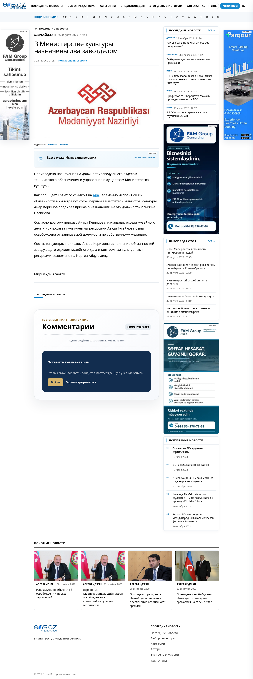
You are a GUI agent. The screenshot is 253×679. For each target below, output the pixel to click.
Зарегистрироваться (81, 382)
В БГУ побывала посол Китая (190, 464)
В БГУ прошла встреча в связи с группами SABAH (187, 114)
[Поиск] (195, 6)
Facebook (52, 144)
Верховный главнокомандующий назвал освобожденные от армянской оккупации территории (103, 597)
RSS (153, 660)
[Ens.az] (45, 629)
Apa (96, 195)
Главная (19, 6)
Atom (162, 660)
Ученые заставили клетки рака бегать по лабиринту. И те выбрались (191, 266)
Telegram (63, 144)
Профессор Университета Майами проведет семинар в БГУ (188, 97)
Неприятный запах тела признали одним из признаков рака (188, 310)
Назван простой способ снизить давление (187, 282)
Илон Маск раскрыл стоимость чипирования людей (186, 250)
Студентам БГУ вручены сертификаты (187, 450)
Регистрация (230, 5)
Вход (214, 5)
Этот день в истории (165, 6)
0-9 (64, 16)
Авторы (156, 649)
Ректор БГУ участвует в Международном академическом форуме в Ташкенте (193, 518)
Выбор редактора (81, 6)
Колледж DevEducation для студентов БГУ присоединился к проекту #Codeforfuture (192, 497)
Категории (107, 6)
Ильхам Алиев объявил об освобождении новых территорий (54, 593)
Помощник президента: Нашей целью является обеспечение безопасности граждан (148, 600)
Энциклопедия (133, 6)
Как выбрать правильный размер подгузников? (188, 44)
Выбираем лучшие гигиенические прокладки (188, 60)
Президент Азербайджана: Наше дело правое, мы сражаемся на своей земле (194, 598)
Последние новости (47, 6)
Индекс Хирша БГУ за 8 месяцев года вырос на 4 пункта (192, 479)
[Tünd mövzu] (203, 6)
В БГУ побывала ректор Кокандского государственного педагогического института (189, 79)
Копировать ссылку (72, 60)
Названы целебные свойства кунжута (190, 296)
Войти (55, 382)
